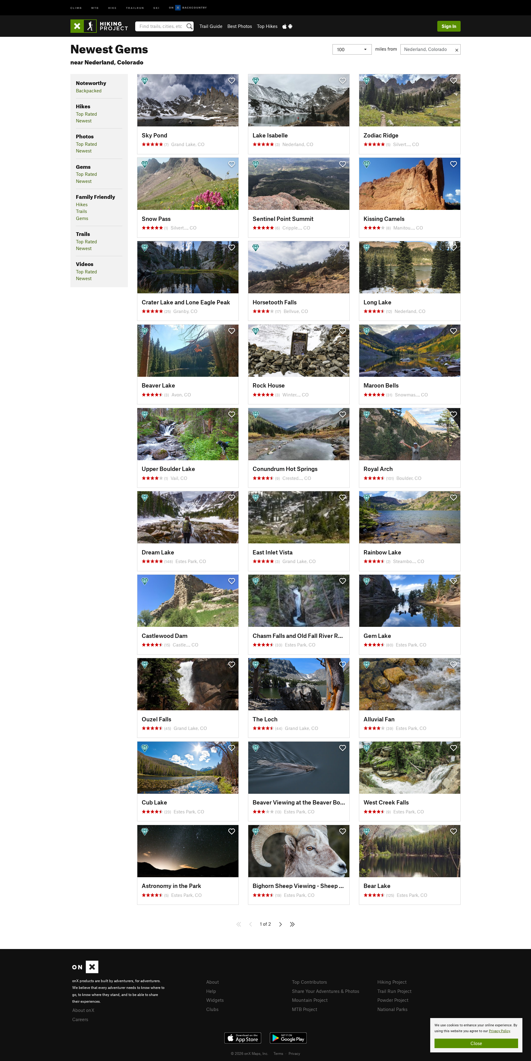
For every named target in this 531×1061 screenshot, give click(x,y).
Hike (112, 8)
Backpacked (89, 90)
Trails (81, 211)
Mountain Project (310, 1000)
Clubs (212, 1009)
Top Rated (86, 114)
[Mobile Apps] (287, 26)
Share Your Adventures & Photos (325, 991)
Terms (278, 1053)
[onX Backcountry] (187, 8)
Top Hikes (267, 26)
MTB (95, 8)
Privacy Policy (499, 1031)
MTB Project (304, 1009)
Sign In (449, 26)
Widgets (215, 1000)
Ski (156, 8)
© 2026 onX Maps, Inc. (249, 1053)
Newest (84, 120)
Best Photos (239, 26)
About (212, 982)
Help (211, 991)
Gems (82, 218)
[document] (476, 1035)
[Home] (102, 26)
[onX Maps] (85, 971)
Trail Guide (210, 26)
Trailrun (135, 8)
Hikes (82, 204)
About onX (83, 1010)
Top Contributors (309, 982)
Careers (80, 1019)
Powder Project (392, 1000)
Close (476, 1043)
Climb (76, 8)
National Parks (392, 1009)
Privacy (294, 1053)
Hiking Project (392, 982)
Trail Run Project (394, 991)
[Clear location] (456, 49)
